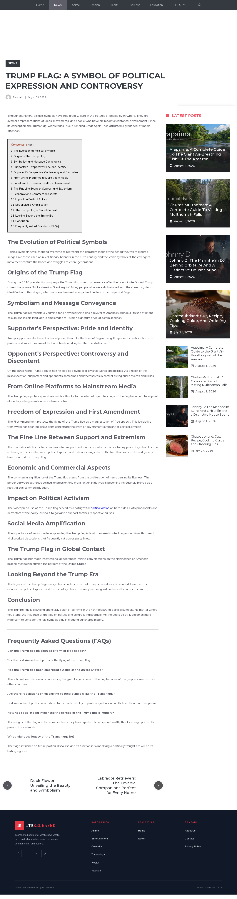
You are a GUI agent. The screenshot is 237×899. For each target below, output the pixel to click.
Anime (76, 5)
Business (134, 5)
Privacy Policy (193, 846)
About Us (190, 830)
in (36, 853)
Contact (189, 838)
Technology (98, 854)
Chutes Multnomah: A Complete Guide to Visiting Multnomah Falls (196, 210)
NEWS (13, 63)
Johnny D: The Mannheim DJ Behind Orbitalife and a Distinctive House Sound (197, 265)
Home (40, 5)
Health (114, 5)
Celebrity (96, 846)
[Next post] (158, 785)
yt (45, 853)
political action (100, 508)
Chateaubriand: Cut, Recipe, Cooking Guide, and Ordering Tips (198, 321)
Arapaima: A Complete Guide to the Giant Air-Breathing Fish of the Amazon (197, 154)
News (58, 5)
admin (20, 97)
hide (30, 144)
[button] (199, 5)
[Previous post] (7, 785)
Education (156, 5)
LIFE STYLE (180, 5)
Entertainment (99, 838)
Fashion (95, 5)
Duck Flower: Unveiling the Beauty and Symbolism (50, 785)
